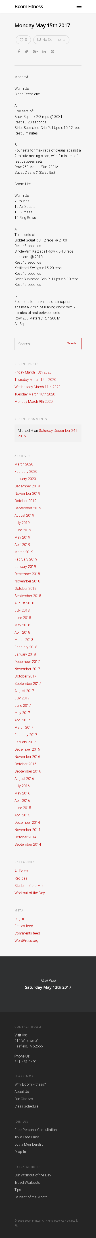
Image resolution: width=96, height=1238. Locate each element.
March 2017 (24, 727)
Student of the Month (31, 886)
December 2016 (27, 749)
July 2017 (22, 698)
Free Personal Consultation (36, 1130)
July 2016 (22, 786)
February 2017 (26, 735)
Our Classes (24, 1099)
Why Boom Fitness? (30, 1084)
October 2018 (25, 588)
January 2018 (25, 654)
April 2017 (22, 720)
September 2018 (28, 596)
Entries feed (24, 926)
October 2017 (25, 676)
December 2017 (27, 662)
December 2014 (27, 822)
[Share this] (19, 51)
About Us (22, 1092)
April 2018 (22, 632)
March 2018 (24, 640)
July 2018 (22, 610)
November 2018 (27, 581)
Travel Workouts (27, 1182)
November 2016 (27, 757)
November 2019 (27, 493)
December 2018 (27, 574)
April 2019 (22, 545)
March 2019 (24, 552)
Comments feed (27, 933)
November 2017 (27, 669)
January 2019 (25, 566)
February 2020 (26, 471)
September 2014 (28, 844)
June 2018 (23, 618)
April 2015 (22, 815)
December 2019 (27, 486)
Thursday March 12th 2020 (35, 380)
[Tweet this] (27, 51)
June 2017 (23, 705)
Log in (19, 919)
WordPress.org (26, 940)
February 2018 (26, 647)
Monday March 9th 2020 (34, 401)
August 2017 (24, 691)
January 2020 (25, 479)
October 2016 (25, 764)
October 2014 (25, 837)
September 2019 (28, 508)
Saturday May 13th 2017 (48, 984)
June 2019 (23, 530)
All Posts (21, 871)
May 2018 (22, 625)
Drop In (20, 1152)
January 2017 (25, 742)
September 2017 (28, 683)
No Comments (53, 39)
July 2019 (22, 523)
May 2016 (22, 793)
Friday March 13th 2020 (33, 372)
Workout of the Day (30, 893)
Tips (18, 1190)
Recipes (21, 878)
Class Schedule (26, 1106)
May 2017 (22, 713)
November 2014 (27, 830)
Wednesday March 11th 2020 (38, 387)
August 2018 (24, 603)
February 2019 (26, 559)
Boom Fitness (29, 6)
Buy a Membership (29, 1144)
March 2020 (24, 464)
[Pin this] (53, 51)
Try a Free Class (27, 1137)
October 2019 (25, 501)
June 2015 (23, 808)
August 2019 (24, 515)
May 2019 (22, 537)
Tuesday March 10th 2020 (35, 394)
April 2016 (22, 800)
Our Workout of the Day (33, 1175)
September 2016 (28, 771)
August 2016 (24, 779)
